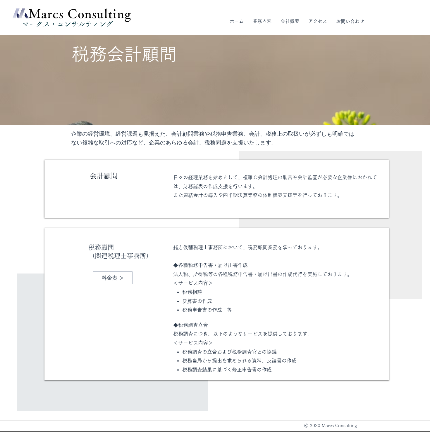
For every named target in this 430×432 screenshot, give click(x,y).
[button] (262, 21)
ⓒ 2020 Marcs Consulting (330, 426)
